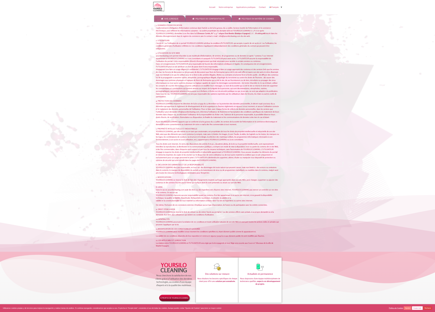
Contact (262, 7)
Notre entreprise (226, 7)
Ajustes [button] (407, 308)
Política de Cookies (396, 308)
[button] (174, 298)
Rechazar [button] (428, 308)
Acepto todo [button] (417, 308)
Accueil (212, 7)
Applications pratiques (245, 7)
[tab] (169, 18)
